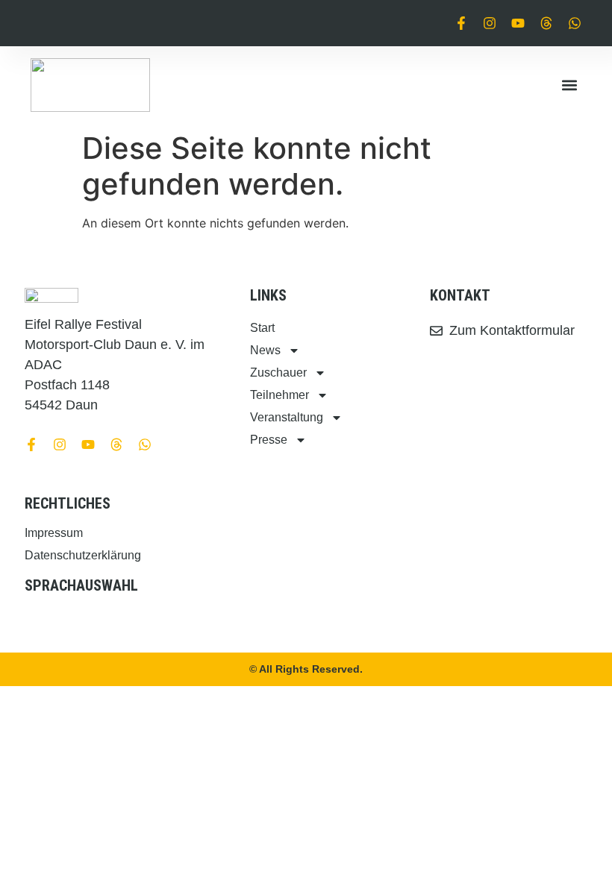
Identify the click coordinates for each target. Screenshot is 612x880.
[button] (569, 85)
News (265, 350)
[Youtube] (518, 23)
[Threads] (546, 23)
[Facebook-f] (461, 23)
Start (262, 327)
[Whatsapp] (574, 23)
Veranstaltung (286, 417)
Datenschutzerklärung (83, 555)
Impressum (54, 533)
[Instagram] (489, 23)
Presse (268, 439)
